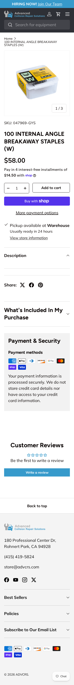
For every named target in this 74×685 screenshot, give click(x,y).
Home (8, 38)
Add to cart (51, 187)
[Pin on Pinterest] (40, 285)
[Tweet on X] (22, 285)
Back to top (37, 506)
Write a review (37, 472)
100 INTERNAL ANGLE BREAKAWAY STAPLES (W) (30, 43)
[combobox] (37, 24)
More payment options (37, 212)
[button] (58, 14)
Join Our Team (50, 4)
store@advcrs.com (21, 566)
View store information (29, 237)
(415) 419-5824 (19, 556)
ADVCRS (22, 674)
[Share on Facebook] (31, 285)
